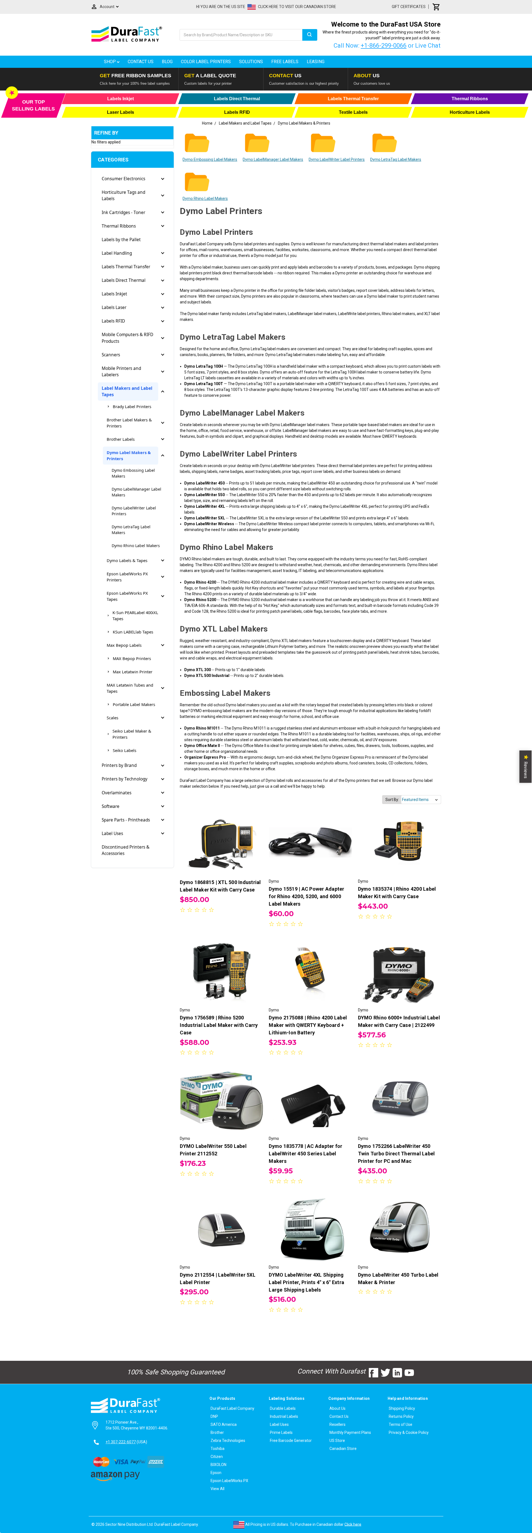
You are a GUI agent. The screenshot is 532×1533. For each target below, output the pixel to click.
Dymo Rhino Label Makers (136, 545)
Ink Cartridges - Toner (123, 212)
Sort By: (392, 799)
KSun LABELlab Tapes (133, 632)
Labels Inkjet (114, 294)
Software (110, 806)
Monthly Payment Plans (350, 1432)
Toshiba (217, 1448)
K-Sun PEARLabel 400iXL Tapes (135, 615)
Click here (352, 1524)
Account (107, 6)
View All (217, 1488)
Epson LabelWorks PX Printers (127, 577)
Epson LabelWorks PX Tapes (127, 596)
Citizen (217, 1456)
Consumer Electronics (123, 179)
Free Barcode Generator (291, 1440)
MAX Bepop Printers (132, 658)
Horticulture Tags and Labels (123, 195)
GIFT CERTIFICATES (409, 6)
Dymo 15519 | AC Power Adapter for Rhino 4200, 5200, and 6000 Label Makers (306, 896)
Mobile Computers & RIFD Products (127, 338)
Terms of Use (400, 1424)
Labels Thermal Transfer (126, 267)
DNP (214, 1416)
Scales (112, 717)
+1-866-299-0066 (383, 45)
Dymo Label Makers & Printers (129, 455)
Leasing (315, 61)
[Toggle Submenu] (162, 179)
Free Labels (284, 61)
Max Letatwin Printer (132, 671)
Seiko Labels (124, 750)
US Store (337, 1440)
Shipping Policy (402, 1408)
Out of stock (221, 848)
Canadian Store (343, 1448)
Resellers (337, 1424)
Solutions (251, 61)
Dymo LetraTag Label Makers (131, 529)
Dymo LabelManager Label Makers (136, 492)
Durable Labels (283, 1408)
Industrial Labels (284, 1416)
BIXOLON (218, 1464)
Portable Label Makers (134, 704)
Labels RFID (113, 321)
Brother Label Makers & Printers (129, 423)
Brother (217, 1432)
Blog (167, 61)
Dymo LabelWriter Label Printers (134, 510)
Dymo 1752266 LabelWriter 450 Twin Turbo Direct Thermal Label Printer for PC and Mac (396, 1153)
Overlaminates (116, 793)
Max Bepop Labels (124, 645)
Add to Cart (311, 848)
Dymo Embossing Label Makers (133, 473)
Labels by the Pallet (121, 240)
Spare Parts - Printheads (126, 820)
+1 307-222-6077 (121, 1442)
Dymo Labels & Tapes (127, 560)
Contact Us (141, 61)
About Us (337, 1408)
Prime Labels (281, 1432)
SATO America (224, 1424)
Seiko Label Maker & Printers (131, 734)
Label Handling (117, 253)
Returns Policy (401, 1416)
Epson (216, 1472)
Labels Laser (114, 307)
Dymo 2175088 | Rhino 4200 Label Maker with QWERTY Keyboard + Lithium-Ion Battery (308, 1025)
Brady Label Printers (132, 406)
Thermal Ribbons (119, 226)
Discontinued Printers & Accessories (125, 850)
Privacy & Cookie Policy (409, 1432)
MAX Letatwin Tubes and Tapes (130, 688)
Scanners (111, 355)
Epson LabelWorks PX (229, 1480)
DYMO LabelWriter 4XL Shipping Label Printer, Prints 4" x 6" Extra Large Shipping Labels (306, 1282)
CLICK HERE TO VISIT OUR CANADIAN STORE (297, 6)
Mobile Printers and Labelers (121, 371)
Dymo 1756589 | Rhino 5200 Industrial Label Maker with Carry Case (219, 1025)
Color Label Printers (206, 61)
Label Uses (112, 833)
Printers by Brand (119, 765)
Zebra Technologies (228, 1440)
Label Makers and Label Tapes (127, 391)
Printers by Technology (124, 779)
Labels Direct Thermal (123, 280)
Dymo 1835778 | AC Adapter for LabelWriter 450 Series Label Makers (305, 1153)
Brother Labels (121, 439)
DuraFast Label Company (232, 1408)
